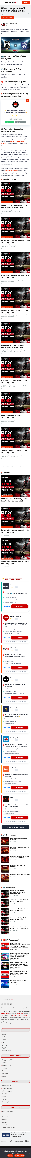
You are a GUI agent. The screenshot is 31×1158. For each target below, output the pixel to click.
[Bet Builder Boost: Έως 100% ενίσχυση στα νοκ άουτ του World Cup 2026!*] (5, 978)
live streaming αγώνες (11, 170)
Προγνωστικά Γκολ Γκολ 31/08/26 (17, 866)
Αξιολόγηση (21, 122)
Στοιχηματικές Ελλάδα (8, 1060)
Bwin (3, 1071)
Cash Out (4, 1094)
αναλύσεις (20, 1013)
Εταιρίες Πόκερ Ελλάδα (8, 1127)
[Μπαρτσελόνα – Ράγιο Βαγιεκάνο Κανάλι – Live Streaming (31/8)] (15, 192)
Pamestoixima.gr (6, 1065)
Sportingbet (5, 1073)
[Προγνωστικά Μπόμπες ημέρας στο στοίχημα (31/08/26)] (5, 863)
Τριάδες (4, 1039)
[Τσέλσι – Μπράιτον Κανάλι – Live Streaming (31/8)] (15, 437)
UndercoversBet (4, 13)
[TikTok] (11, 1004)
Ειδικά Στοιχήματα (7, 1091)
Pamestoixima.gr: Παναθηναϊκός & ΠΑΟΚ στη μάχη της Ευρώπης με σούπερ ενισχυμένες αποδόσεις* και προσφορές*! (20, 946)
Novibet (4, 1062)
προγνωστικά (5, 1013)
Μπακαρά (4, 1125)
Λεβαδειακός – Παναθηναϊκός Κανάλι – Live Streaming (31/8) (13, 346)
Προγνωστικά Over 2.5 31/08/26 (19, 874)
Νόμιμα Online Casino (7, 1111)
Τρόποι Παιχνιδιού (7, 1088)
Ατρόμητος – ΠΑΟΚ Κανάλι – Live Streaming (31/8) (14, 381)
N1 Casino (4, 1114)
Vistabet (4, 1076)
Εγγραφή (10, 122)
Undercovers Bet (12, 23)
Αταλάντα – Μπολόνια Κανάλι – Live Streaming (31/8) (19, 909)
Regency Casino (6, 1117)
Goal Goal (4, 1045)
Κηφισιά (11, 466)
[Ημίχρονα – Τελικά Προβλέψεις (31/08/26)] (5, 854)
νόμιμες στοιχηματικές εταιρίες (21, 1015)
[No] (29, 1153)
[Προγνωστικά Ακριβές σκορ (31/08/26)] (5, 845)
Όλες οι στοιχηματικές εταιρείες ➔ (15, 827)
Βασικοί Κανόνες (6, 1085)
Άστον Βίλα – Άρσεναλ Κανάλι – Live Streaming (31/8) (19, 900)
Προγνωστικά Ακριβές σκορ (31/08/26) (18, 838)
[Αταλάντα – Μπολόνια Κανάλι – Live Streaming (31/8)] (15, 262)
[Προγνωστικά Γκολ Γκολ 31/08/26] (5, 872)
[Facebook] (2, 1004)
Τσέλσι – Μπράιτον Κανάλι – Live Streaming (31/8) (14, 451)
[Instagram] (5, 1004)
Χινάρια (4, 1034)
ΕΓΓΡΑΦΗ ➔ (19, 606)
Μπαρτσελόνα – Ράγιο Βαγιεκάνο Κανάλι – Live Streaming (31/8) (14, 206)
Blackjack (4, 1122)
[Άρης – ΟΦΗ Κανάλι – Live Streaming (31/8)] (15, 402)
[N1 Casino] (15, 107)
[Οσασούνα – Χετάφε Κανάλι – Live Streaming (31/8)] (15, 297)
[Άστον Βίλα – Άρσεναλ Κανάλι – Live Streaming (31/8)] (15, 227)
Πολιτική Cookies (19, 1155)
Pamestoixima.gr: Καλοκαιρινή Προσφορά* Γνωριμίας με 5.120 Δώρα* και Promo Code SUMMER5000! (19, 956)
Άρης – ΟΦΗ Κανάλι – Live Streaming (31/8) (11, 416)
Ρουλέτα (4, 1119)
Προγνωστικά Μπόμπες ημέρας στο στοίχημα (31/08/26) (19, 857)
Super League (6, 466)
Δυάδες (4, 1037)
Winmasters (5, 1068)
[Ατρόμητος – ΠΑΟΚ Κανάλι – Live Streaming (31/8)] (15, 367)
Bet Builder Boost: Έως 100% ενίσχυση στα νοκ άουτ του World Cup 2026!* (19, 973)
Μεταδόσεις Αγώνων (7, 17)
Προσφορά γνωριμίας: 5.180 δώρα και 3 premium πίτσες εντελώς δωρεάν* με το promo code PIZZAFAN (19, 965)
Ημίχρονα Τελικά (6, 1050)
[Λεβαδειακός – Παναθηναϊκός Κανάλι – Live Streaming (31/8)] (15, 332)
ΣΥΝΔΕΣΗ (26, 2)
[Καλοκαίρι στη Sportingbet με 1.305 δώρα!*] (5, 987)
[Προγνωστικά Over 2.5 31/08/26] (5, 881)
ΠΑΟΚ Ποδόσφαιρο (21, 466)
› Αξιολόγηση (6, 606)
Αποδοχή (10, 1155)
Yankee (4, 1096)
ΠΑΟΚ (14, 466)
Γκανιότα (4, 1099)
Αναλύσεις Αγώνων (7, 1102)
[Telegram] (8, 1004)
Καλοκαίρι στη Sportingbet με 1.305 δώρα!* (19, 981)
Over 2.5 (4, 1042)
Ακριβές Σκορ (5, 1048)
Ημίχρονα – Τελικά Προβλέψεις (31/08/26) (19, 847)
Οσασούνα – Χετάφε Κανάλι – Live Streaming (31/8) (19, 918)
